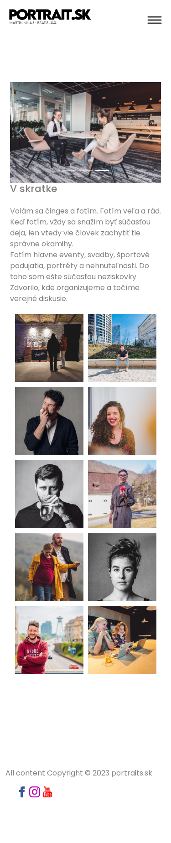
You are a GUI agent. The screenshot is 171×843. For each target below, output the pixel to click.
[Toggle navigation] (154, 20)
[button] (21, 132)
